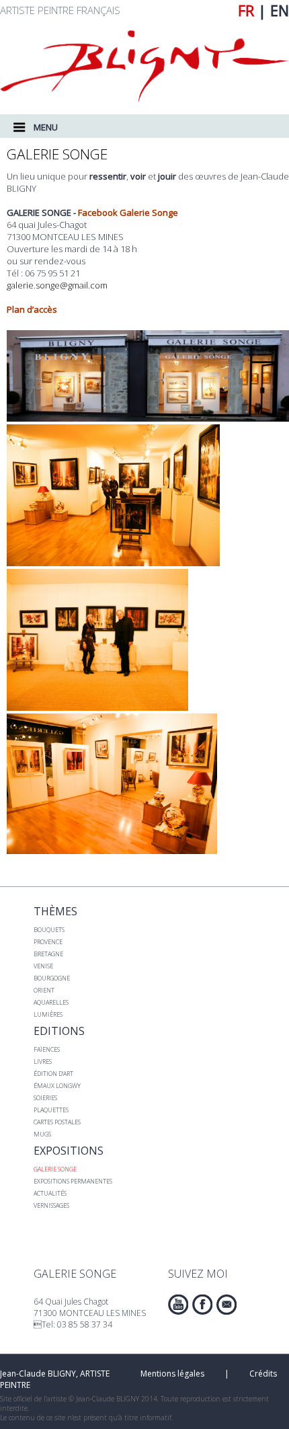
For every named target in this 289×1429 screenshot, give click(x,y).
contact (226, 1305)
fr (246, 10)
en (279, 10)
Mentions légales (172, 1373)
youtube (178, 1305)
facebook (202, 1305)
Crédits (262, 1373)
